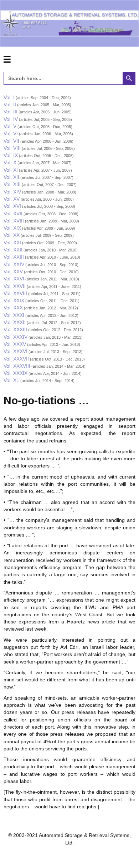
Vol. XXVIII (15, 293)
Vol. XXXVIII (17, 366)
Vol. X (10, 162)
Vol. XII (11, 177)
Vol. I (9, 97)
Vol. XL (11, 380)
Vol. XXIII (14, 257)
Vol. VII (11, 141)
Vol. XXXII (15, 322)
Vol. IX (11, 155)
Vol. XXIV (14, 264)
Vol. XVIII (14, 221)
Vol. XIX (12, 228)
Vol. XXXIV (15, 337)
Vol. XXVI (14, 278)
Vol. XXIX (14, 300)
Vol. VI (11, 133)
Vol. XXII (13, 250)
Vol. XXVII (15, 286)
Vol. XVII (13, 213)
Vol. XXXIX (15, 373)
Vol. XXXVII (16, 359)
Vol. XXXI (14, 315)
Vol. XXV (13, 271)
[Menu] (7, 59)
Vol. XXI (12, 242)
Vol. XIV (12, 192)
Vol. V (10, 126)
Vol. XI (11, 170)
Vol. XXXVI (15, 351)
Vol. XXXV (15, 344)
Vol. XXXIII (15, 329)
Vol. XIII (12, 184)
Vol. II (10, 104)
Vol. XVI (12, 206)
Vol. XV (12, 199)
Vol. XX (12, 235)
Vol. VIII (12, 148)
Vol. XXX (13, 307)
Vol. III (10, 111)
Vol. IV (11, 119)
